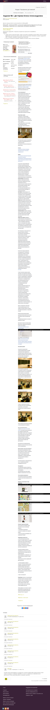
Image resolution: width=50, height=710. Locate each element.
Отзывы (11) (21, 594)
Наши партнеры (6, 693)
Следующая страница (40, 7)
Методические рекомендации (8, 704)
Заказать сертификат (7, 699)
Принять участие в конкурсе (8, 697)
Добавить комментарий (23, 597)
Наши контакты (6, 691)
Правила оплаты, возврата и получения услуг (34, 693)
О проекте (5, 690)
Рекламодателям (6, 695)
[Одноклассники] (24, 608)
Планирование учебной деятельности (24, 158)
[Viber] (27, 608)
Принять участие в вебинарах (8, 701)
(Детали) (6, 71)
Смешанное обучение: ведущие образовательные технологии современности (23, 150)
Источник (19, 269)
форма (23, 341)
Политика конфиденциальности (32, 691)
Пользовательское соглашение (31, 690)
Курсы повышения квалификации (9, 702)
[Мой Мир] (26, 608)
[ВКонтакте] (22, 608)
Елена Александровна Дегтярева (11, 18)
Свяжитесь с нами (29, 695)
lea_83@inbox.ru (6, 50)
